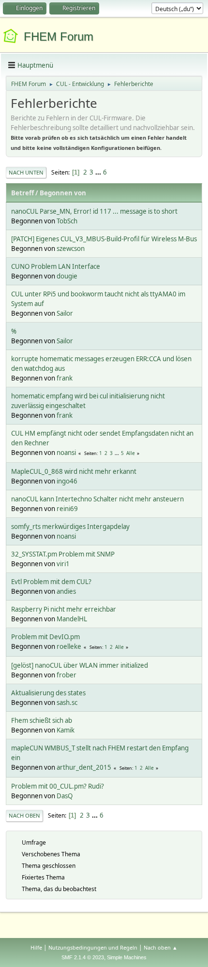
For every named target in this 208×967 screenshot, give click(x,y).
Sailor (65, 313)
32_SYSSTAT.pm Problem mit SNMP (63, 554)
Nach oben (24, 815)
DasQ (65, 795)
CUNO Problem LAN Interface (55, 266)
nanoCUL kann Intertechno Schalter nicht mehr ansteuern (97, 499)
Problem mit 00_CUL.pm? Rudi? (57, 786)
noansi (66, 452)
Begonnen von (63, 193)
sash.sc (67, 702)
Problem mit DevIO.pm (45, 636)
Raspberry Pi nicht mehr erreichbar (63, 609)
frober (66, 675)
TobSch (67, 221)
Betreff (22, 193)
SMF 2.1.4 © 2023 (82, 957)
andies (66, 591)
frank (65, 378)
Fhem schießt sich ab (41, 720)
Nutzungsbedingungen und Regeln (92, 947)
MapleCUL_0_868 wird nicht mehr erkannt (73, 471)
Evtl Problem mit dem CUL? (51, 581)
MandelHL (72, 619)
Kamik (65, 730)
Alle (130, 453)
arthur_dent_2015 (84, 767)
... (99, 172)
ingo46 (67, 481)
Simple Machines (127, 957)
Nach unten (26, 172)
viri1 (63, 563)
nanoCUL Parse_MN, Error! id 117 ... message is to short (94, 211)
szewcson (71, 248)
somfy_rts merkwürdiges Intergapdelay (70, 526)
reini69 (67, 508)
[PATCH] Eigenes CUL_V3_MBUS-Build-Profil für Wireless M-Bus (104, 238)
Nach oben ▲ (161, 947)
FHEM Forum (58, 36)
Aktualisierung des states (48, 693)
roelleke (69, 646)
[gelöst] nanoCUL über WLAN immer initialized (79, 665)
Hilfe (36, 947)
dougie (67, 276)
